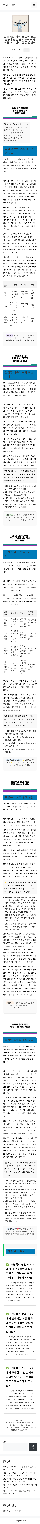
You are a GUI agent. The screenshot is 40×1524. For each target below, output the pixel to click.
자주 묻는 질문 (11, 141)
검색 (5, 1442)
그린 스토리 (10, 5)
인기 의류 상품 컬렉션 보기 (15, 133)
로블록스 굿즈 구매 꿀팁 (14, 135)
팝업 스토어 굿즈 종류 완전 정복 (17, 127)
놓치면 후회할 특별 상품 (14, 138)
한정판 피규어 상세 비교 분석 (16, 130)
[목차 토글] (25, 124)
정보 (20, 1420)
